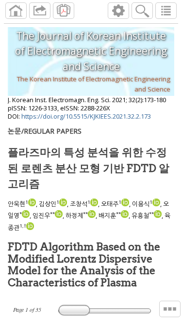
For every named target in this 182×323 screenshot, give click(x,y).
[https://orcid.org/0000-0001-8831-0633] (92, 215)
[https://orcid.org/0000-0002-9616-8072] (94, 204)
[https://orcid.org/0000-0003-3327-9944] (158, 215)
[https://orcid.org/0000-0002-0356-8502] (59, 215)
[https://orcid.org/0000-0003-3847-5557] (125, 204)
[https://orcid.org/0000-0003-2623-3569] (156, 204)
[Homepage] (16, 10)
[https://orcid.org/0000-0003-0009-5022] (63, 204)
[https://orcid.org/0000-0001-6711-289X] (30, 227)
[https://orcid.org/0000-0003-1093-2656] (125, 215)
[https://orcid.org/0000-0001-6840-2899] (26, 215)
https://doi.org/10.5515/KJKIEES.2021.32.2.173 (86, 116)
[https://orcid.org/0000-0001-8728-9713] (32, 204)
